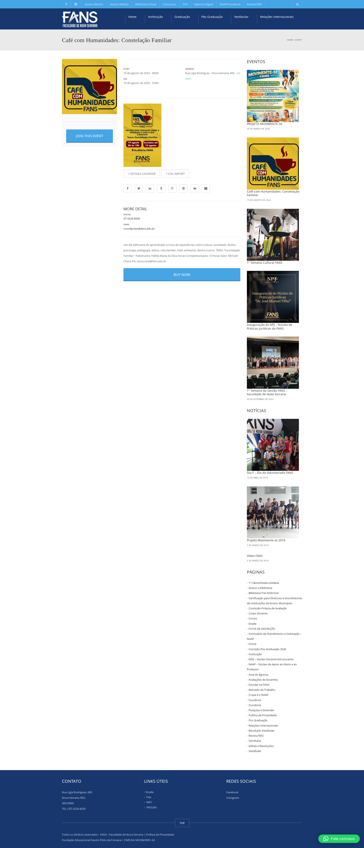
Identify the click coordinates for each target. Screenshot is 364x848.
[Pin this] (183, 188)
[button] (339, 839)
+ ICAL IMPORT (175, 174)
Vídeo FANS (255, 556)
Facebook (232, 792)
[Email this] (206, 188)
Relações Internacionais (277, 17)
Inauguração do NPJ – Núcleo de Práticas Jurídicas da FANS (269, 326)
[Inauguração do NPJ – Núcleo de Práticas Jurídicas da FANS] (273, 297)
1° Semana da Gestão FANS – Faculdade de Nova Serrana (267, 392)
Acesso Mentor (94, 4)
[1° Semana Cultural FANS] (273, 235)
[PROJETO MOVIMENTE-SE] (273, 96)
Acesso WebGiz (119, 4)
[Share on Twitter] (139, 188)
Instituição (155, 17)
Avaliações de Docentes (263, 680)
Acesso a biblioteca (260, 588)
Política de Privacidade (263, 715)
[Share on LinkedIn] (150, 188)
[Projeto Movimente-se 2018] (273, 512)
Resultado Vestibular (261, 730)
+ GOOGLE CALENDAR (141, 174)
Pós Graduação (258, 720)
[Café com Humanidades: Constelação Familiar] (273, 163)
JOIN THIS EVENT (89, 135)
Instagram (232, 798)
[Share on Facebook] (127, 188)
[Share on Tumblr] (161, 188)
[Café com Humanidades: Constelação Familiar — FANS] (80, 19)
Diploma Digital (203, 4)
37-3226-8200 (131, 218)
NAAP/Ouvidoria (230, 4)
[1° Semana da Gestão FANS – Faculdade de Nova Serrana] (273, 363)
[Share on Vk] (194, 188)
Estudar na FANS (259, 685)
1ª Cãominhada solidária (264, 583)
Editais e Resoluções (261, 746)
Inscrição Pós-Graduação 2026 (267, 649)
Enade (252, 623)
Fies (148, 797)
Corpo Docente (258, 613)
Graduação (182, 17)
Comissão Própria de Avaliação (268, 608)
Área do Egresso (259, 674)
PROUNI (151, 807)
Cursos (253, 618)
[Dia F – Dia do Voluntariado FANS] (273, 445)
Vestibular (241, 17)
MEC (149, 802)
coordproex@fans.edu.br (139, 228)
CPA (185, 4)
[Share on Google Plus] (172, 188)
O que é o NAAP (258, 695)
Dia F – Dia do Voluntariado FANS (270, 473)
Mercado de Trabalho (262, 690)
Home (132, 17)
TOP (182, 823)
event (298, 39)
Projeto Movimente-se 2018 (266, 540)
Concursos (169, 4)
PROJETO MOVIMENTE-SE (264, 124)
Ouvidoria (255, 700)
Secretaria (255, 741)
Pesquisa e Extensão (261, 710)
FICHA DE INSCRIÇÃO (262, 629)
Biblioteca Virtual (145, 4)
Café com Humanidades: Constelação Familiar (273, 193)
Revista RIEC (254, 4)
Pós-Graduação (212, 17)
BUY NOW (182, 274)
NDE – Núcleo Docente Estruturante (271, 659)
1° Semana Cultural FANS (264, 263)
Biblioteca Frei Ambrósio (264, 593)
